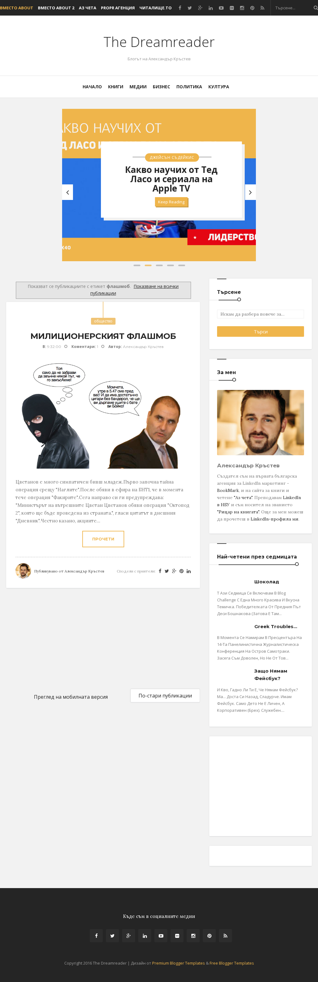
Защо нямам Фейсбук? (270, 674)
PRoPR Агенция (118, 8)
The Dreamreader (159, 41)
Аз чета (87, 8)
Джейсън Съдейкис (172, 157)
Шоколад (266, 582)
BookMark (228, 490)
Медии (138, 87)
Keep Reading (171, 202)
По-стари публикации (165, 695)
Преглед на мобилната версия (71, 696)
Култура (218, 87)
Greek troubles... (275, 626)
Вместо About (16, 8)
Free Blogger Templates (232, 963)
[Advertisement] (52, 638)
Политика (189, 87)
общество (103, 321)
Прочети (103, 538)
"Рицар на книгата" (238, 512)
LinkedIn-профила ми (274, 519)
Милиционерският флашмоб (103, 336)
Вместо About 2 (56, 8)
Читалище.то (155, 8)
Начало (92, 87)
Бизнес (161, 87)
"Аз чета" (243, 497)
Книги (115, 87)
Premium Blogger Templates (178, 963)
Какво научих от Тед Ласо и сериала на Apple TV (171, 179)
